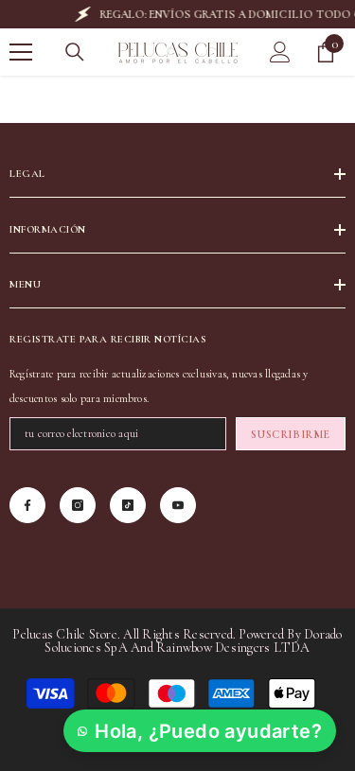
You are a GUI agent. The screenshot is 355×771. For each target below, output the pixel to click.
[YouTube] (178, 505)
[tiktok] (128, 505)
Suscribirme (290, 434)
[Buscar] (74, 52)
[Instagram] (78, 505)
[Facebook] (27, 505)
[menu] (20, 52)
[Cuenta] (280, 52)
